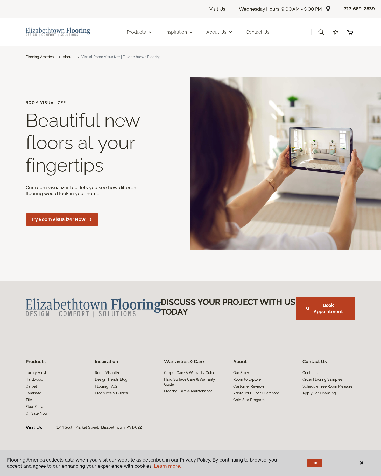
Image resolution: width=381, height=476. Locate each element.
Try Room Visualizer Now (58, 219)
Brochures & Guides (111, 393)
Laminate (33, 393)
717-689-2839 (359, 8)
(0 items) (350, 32)
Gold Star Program (249, 400)
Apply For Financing (319, 393)
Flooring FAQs (106, 386)
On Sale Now (36, 413)
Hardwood (34, 379)
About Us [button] (216, 32)
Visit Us (217, 9)
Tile (29, 400)
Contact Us (258, 32)
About (68, 57)
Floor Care (34, 407)
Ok (315, 463)
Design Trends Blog (111, 379)
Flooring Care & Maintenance (188, 391)
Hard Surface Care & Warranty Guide (189, 381)
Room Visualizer (108, 373)
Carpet (31, 386)
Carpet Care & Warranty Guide (189, 373)
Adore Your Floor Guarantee (256, 393)
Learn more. (167, 466)
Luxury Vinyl (36, 373)
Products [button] (136, 32)
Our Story (241, 373)
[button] (321, 32)
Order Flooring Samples (322, 379)
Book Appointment (328, 308)
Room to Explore (247, 379)
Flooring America (40, 57)
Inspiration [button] (176, 32)
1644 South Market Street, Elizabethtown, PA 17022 (99, 427)
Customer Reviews (249, 386)
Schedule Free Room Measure (327, 386)
